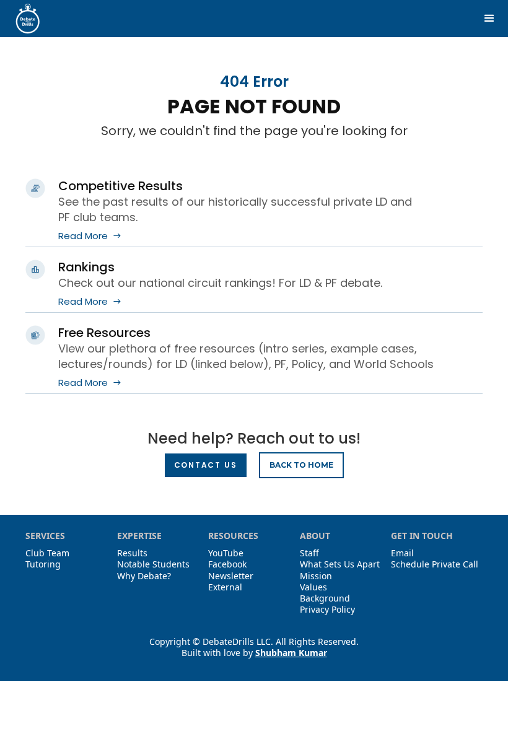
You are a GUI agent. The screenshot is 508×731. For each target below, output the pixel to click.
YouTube (225, 553)
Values (313, 587)
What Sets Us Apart (340, 564)
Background (325, 598)
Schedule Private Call (434, 564)
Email (402, 553)
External (225, 587)
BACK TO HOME (301, 465)
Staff (309, 553)
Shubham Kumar (291, 653)
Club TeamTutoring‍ (47, 559)
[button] (489, 18)
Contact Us (205, 465)
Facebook (227, 564)
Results (132, 553)
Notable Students (153, 564)
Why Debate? (144, 576)
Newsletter (230, 576)
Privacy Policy (327, 609)
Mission (316, 576)
